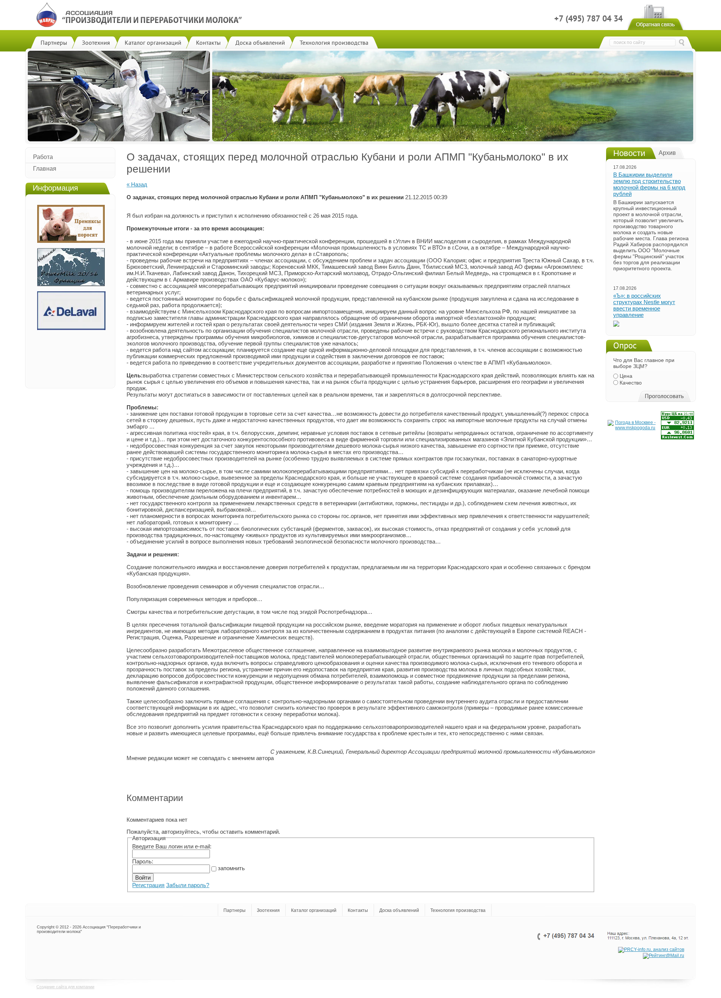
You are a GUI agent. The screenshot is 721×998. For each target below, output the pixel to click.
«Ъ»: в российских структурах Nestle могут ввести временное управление (644, 305)
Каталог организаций (313, 910)
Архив (667, 153)
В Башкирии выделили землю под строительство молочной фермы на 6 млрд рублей (649, 184)
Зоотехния (268, 910)
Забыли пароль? (187, 885)
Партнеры (234, 910)
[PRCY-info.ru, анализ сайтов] (651, 950)
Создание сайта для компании (65, 986)
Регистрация (148, 885)
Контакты (358, 910)
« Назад (137, 184)
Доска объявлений (399, 910)
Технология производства (458, 910)
